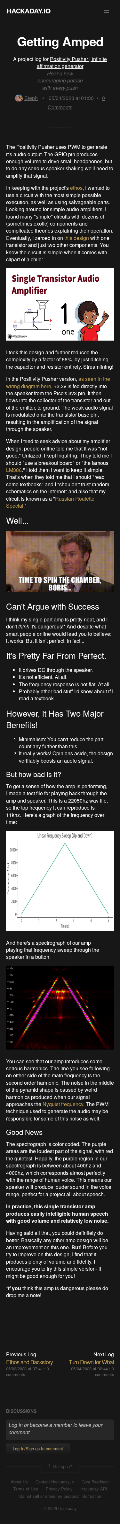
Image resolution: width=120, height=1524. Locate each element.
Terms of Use (25, 1489)
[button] (106, 11)
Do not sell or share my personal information (60, 1496)
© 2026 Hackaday (60, 1508)
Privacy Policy (59, 1489)
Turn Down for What (91, 1362)
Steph (31, 98)
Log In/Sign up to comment (38, 1448)
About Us (19, 1482)
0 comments (104, 1371)
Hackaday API (93, 1489)
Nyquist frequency (63, 1104)
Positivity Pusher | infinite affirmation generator (72, 62)
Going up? (62, 1466)
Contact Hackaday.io (55, 1482)
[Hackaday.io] (29, 11)
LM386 (14, 469)
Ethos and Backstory (29, 1362)
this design (76, 238)
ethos (76, 187)
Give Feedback (96, 1482)
